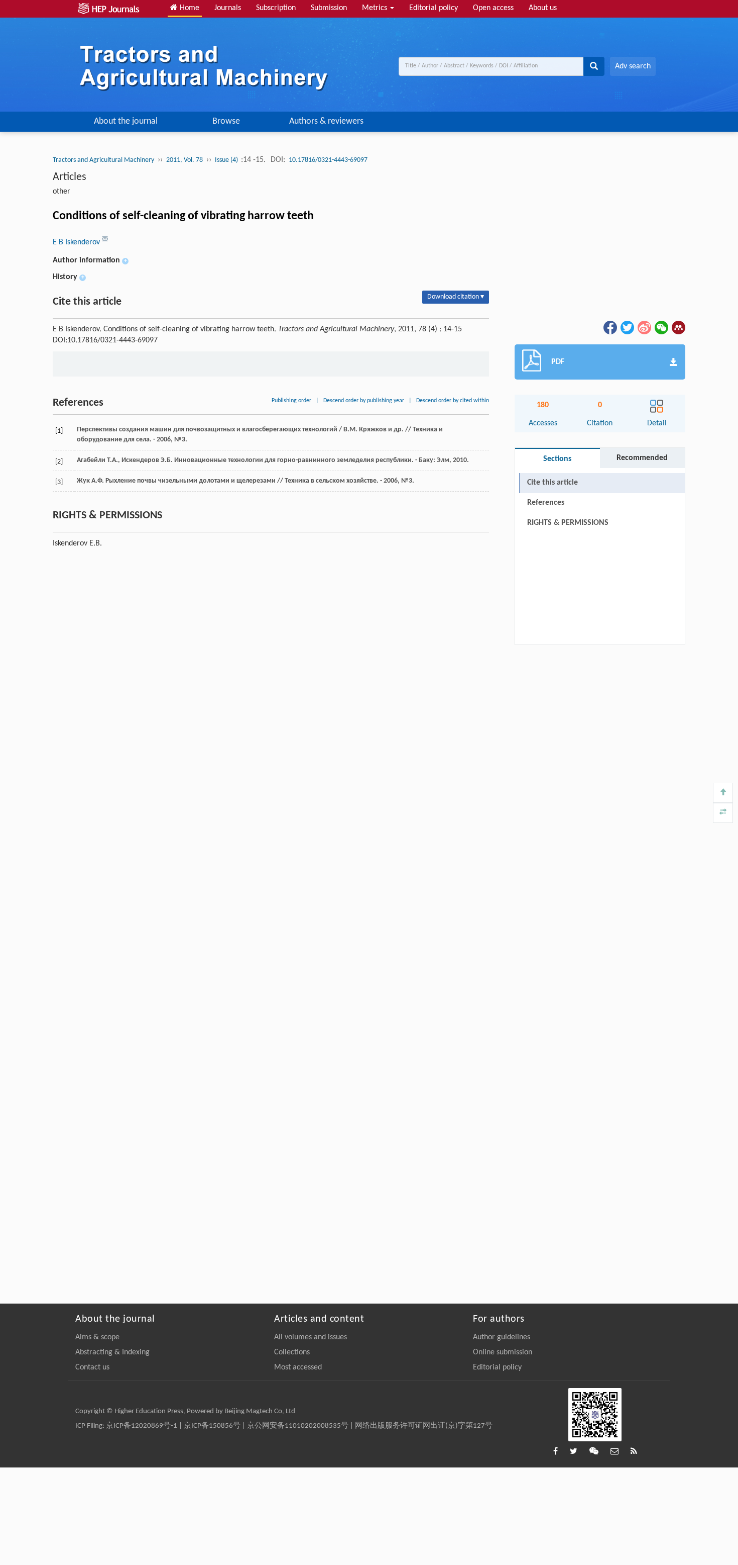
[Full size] (723, 813)
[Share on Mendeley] (677, 327)
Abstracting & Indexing (112, 1352)
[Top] (723, 793)
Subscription (276, 8)
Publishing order (291, 401)
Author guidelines (501, 1337)
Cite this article (552, 483)
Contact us (92, 1367)
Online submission (502, 1352)
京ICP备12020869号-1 (141, 1426)
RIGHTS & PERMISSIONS (567, 523)
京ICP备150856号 (212, 1426)
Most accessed (298, 1367)
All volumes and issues (310, 1337)
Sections (557, 459)
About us (543, 8)
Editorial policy (433, 8)
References (545, 503)
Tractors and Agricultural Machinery (103, 160)
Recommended (642, 458)
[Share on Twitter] (626, 327)
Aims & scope (97, 1337)
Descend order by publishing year (363, 401)
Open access (493, 8)
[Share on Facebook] (609, 327)
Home (188, 8)
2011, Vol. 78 (184, 160)
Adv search (633, 66)
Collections (292, 1352)
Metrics (375, 8)
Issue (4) (227, 160)
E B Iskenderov (77, 242)
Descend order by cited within (452, 401)
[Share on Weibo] (643, 327)
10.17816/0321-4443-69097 (328, 160)
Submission (329, 8)
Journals (227, 8)
